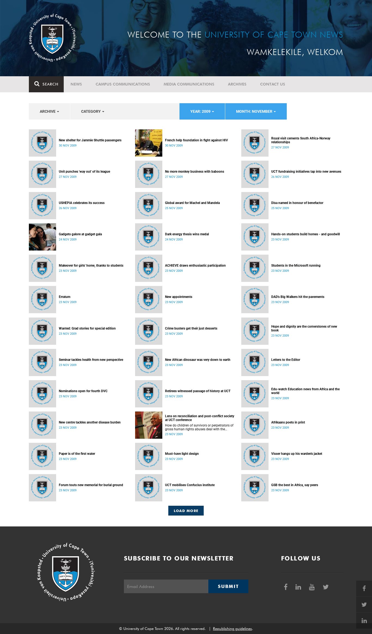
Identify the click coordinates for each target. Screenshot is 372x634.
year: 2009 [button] (200, 111)
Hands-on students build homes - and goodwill (305, 234)
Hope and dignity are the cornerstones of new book (304, 328)
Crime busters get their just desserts (191, 328)
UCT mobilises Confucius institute (190, 485)
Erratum (64, 297)
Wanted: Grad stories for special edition (87, 328)
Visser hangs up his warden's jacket (296, 454)
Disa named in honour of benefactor (297, 203)
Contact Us (272, 84)
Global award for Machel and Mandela (192, 203)
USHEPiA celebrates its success (82, 203)
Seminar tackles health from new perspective (91, 360)
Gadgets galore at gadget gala (80, 234)
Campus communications (123, 84)
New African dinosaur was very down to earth (197, 360)
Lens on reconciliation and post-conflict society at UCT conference (199, 418)
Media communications (189, 84)
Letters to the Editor (285, 360)
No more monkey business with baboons (194, 171)
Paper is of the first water (77, 454)
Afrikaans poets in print (288, 422)
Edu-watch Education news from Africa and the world (305, 391)
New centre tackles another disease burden (90, 422)
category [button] (91, 111)
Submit (228, 586)
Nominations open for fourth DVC (83, 391)
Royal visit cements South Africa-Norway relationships (300, 140)
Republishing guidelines (232, 628)
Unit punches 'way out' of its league (84, 171)
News (76, 84)
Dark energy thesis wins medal (187, 234)
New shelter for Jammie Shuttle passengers (90, 140)
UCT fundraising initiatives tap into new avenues (306, 171)
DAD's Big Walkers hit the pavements (297, 297)
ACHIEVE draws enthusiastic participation (195, 265)
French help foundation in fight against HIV (196, 140)
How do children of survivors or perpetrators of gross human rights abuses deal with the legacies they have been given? (199, 427)
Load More (186, 510)
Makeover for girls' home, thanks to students (91, 265)
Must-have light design (182, 454)
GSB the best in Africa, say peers (294, 485)
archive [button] (48, 111)
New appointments (178, 297)
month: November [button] (254, 111)
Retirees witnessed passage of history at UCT (197, 391)
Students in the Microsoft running (296, 265)
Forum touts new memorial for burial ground (91, 485)
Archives (237, 84)
